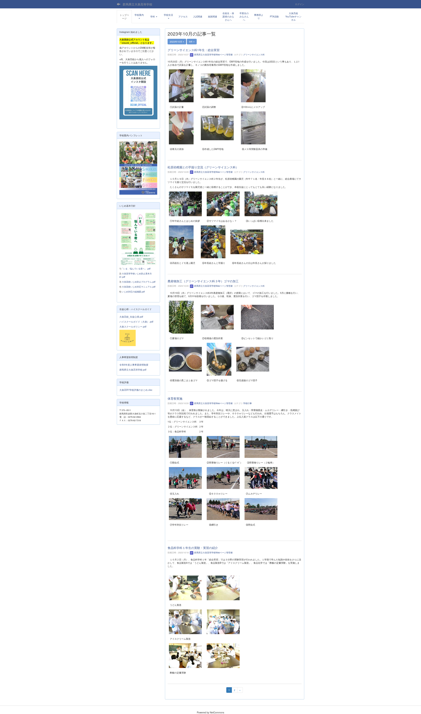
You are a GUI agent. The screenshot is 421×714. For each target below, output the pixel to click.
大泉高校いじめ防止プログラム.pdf (138, 281)
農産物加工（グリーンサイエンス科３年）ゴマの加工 (203, 281)
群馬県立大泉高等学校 (137, 4)
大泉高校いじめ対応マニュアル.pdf (138, 286)
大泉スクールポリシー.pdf (132, 326)
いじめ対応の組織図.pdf (133, 291)
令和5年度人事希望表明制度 (133, 364)
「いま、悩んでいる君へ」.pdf (135, 268)
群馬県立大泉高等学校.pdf (132, 369)
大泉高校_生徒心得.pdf (131, 316)
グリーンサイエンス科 (254, 54)
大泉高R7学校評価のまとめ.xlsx (135, 389)
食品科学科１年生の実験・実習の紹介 (193, 547)
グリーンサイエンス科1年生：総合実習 (194, 50)
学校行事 (247, 403)
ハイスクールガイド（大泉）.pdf (136, 321)
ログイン (299, 4)
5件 (191, 41)
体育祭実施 (175, 398)
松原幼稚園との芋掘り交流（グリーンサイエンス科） (203, 167)
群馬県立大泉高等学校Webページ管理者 (213, 54)
